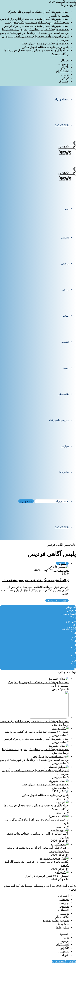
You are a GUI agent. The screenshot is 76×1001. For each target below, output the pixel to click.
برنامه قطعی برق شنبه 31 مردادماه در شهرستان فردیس (34, 32)
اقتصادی (65, 342)
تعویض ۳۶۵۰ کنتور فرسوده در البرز (47, 875)
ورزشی (65, 289)
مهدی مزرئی (61, 570)
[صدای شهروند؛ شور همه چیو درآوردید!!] (59, 780)
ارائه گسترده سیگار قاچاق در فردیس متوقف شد (35, 580)
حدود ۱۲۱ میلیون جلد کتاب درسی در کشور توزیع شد (37, 22)
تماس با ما (64, 472)
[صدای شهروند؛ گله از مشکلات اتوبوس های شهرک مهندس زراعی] (59, 678)
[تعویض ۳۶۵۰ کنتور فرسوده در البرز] (62, 872)
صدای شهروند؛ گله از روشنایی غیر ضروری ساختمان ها (35, 29)
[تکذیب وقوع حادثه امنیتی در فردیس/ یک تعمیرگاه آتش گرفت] (54, 858)
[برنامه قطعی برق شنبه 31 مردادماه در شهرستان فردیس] (50, 756)
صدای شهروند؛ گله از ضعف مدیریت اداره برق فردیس (36, 25)
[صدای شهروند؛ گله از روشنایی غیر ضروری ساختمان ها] (59, 745)
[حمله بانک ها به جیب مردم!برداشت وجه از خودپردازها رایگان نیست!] (62, 801)
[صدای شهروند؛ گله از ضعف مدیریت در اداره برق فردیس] (48, 717)
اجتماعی (65, 237)
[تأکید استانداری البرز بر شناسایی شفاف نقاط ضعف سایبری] (59, 830)
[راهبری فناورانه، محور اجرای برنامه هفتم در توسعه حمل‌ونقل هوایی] (60, 844)
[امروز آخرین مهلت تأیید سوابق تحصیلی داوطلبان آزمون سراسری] (58, 766)
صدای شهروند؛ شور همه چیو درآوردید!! (45, 43)
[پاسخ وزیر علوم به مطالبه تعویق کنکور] (60, 791)
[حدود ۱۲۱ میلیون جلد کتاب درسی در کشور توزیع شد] (60, 728)
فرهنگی (65, 263)
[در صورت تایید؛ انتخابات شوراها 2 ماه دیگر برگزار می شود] (59, 816)
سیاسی (65, 316)
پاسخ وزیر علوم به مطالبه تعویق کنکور (45, 46)
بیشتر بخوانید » (57, 600)
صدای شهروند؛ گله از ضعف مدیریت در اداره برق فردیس (34, 18)
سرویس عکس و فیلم (59, 420)
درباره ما (65, 446)
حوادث (66, 368)
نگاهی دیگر (63, 394)
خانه (73, 544)
